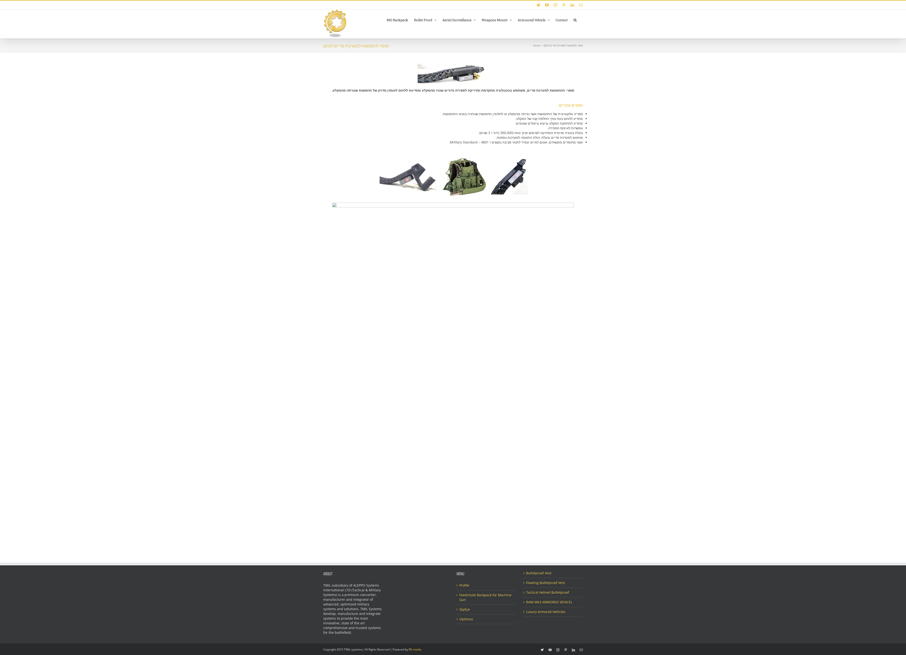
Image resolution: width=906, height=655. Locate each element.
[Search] (575, 19)
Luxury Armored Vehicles (546, 611)
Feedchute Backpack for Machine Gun (485, 597)
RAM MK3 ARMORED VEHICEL (549, 602)
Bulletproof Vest (538, 573)
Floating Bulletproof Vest (545, 582)
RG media (415, 649)
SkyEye (464, 609)
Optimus (466, 619)
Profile (464, 585)
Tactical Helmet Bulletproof (547, 592)
